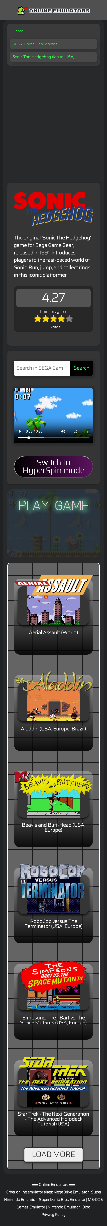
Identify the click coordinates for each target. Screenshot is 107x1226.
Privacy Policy (53, 1215)
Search (81, 368)
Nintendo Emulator (64, 1207)
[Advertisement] (53, 121)
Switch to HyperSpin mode (54, 467)
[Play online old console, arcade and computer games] (53, 10)
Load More (53, 1154)
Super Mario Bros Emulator (62, 1200)
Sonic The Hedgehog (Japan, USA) (43, 57)
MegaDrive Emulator (71, 1192)
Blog (86, 1207)
